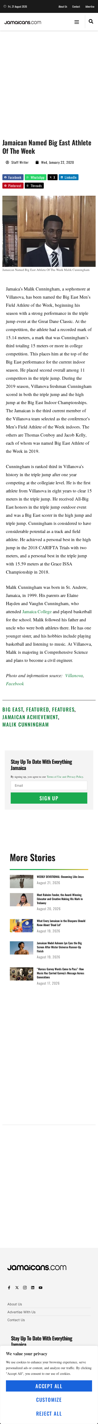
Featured (37, 709)
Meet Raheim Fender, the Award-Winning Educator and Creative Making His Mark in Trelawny (60, 899)
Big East (12, 709)
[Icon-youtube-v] (40, 1287)
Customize (49, 1399)
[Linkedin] (32, 1287)
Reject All (49, 1413)
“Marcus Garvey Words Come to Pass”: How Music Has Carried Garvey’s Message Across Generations (60, 973)
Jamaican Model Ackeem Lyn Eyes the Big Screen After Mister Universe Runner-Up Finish (59, 947)
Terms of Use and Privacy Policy (65, 776)
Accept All (49, 1386)
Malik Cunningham (25, 724)
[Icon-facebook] (9, 1287)
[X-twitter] (17, 1287)
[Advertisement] (49, 82)
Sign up (49, 798)
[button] (77, 22)
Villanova (74, 675)
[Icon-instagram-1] (25, 1287)
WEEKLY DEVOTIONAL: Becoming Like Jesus (60, 877)
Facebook (15, 683)
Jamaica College (37, 611)
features (63, 709)
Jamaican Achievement (30, 717)
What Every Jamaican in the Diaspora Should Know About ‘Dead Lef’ (61, 923)
